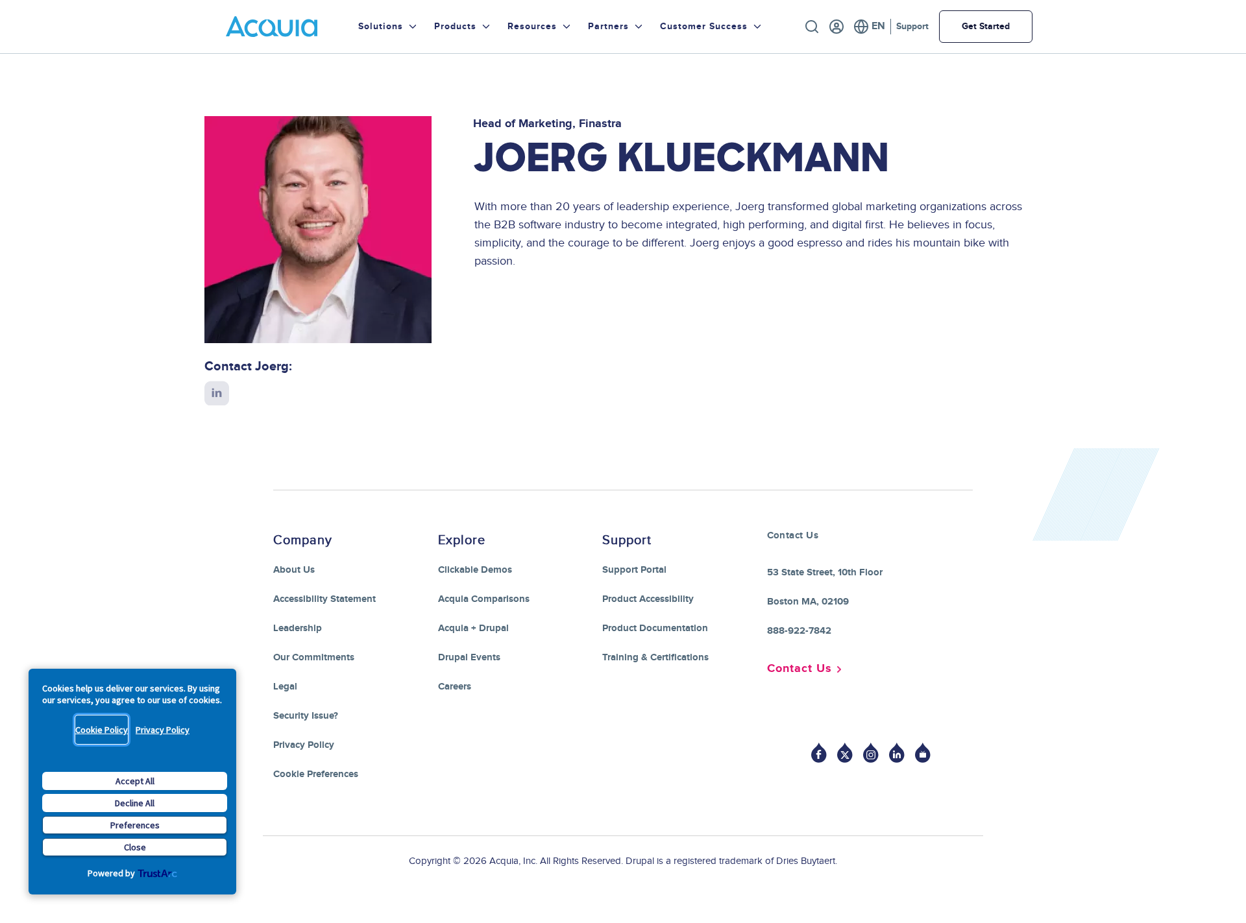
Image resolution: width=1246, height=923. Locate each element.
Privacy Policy (162, 730)
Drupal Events (469, 657)
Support (912, 26)
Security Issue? (305, 716)
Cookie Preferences (315, 774)
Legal (285, 686)
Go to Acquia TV (922, 752)
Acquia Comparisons (484, 599)
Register (836, 26)
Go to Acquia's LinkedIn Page (896, 752)
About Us (294, 570)
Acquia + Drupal (473, 628)
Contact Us (799, 669)
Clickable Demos (475, 570)
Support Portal (634, 570)
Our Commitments (313, 657)
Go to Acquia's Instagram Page (871, 752)
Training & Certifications (655, 657)
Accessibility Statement (324, 599)
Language (869, 26)
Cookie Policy (101, 730)
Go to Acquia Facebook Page (819, 752)
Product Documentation (655, 628)
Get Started (986, 26)
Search (812, 26)
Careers (454, 686)
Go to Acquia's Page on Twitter (845, 752)
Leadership (297, 628)
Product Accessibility (648, 599)
